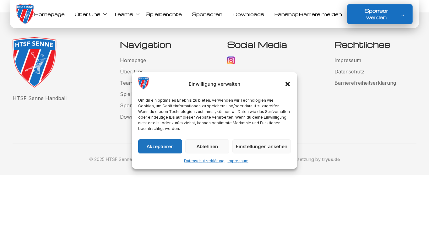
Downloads (248, 14)
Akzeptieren (160, 146)
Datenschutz (349, 71)
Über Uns (87, 14)
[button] (288, 84)
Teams (123, 14)
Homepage (49, 14)
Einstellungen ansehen (261, 146)
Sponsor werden (385, 14)
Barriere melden (320, 14)
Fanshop (286, 14)
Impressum (238, 160)
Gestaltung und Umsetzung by (299, 159)
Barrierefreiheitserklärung (365, 83)
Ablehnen (207, 146)
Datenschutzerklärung (204, 160)
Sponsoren (207, 14)
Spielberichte (164, 14)
